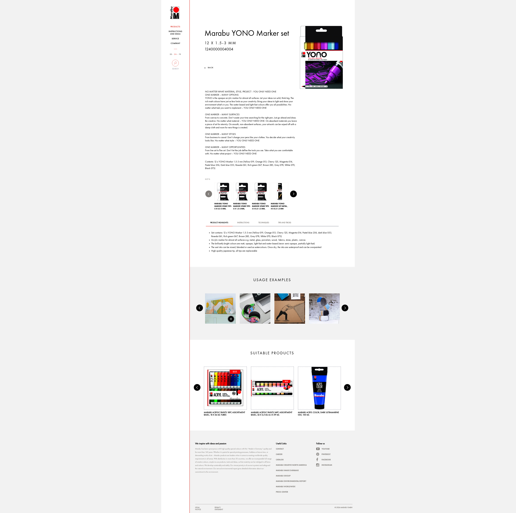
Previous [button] (208, 194)
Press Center (282, 492)
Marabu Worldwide (285, 486)
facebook (326, 460)
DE (171, 54)
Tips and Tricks (284, 223)
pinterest (326, 454)
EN (175, 54)
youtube (326, 449)
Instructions (243, 223)
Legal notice (198, 508)
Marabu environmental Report (291, 481)
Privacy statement (219, 508)
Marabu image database (287, 470)
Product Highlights (219, 223)
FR (180, 54)
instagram (327, 465)
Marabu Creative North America (291, 465)
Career (279, 454)
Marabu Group (283, 476)
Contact (280, 449)
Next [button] (293, 194)
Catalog (280, 459)
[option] (223, 197)
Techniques (263, 223)
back (211, 68)
